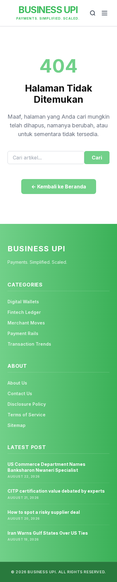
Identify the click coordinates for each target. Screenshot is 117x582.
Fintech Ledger (24, 312)
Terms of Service (26, 414)
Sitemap (16, 425)
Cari (97, 157)
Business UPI (47, 9)
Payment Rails (22, 333)
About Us (17, 383)
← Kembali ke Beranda (58, 186)
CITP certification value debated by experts (56, 491)
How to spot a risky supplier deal (43, 512)
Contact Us (19, 393)
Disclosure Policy (26, 404)
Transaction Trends (29, 344)
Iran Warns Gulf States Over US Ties (47, 533)
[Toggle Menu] (105, 13)
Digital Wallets (23, 301)
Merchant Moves (26, 322)
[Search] (92, 13)
